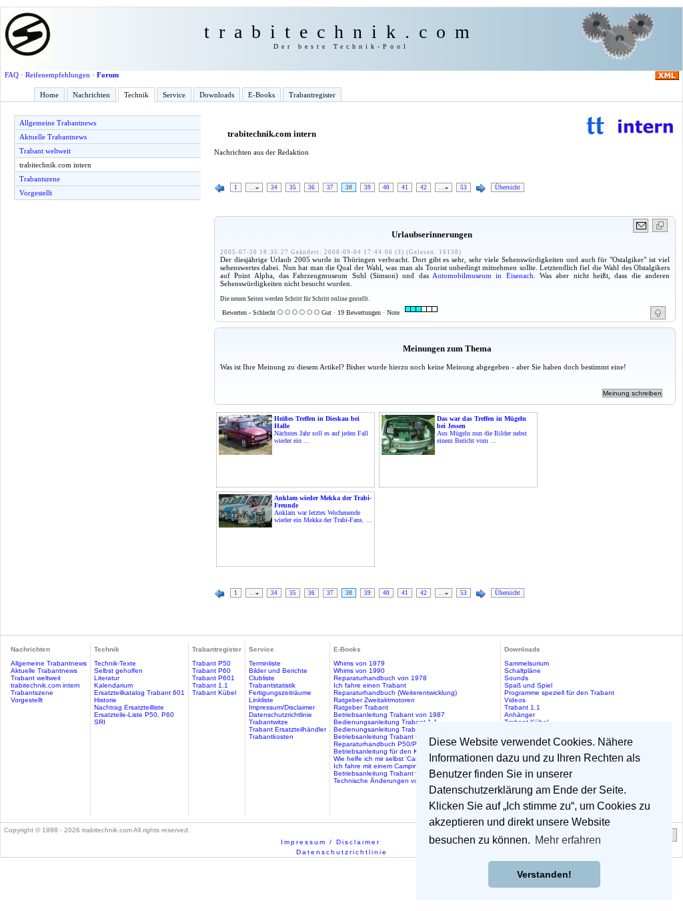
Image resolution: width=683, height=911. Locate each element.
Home (49, 95)
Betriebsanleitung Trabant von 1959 (389, 773)
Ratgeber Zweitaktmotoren (374, 700)
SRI (99, 722)
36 (311, 187)
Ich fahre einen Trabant (369, 685)
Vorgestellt (35, 193)
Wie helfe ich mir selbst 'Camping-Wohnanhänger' (409, 758)
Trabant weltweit (45, 151)
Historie (105, 700)
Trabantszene (39, 179)
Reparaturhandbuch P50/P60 (379, 744)
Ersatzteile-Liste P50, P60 (134, 714)
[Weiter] (481, 188)
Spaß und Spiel (528, 685)
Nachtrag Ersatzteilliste (129, 707)
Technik (136, 95)
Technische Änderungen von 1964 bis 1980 (401, 780)
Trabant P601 (213, 678)
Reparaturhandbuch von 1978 (380, 678)
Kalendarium (113, 685)
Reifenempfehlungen (57, 75)
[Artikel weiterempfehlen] (641, 225)
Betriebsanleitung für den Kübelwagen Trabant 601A (415, 751)
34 (274, 187)
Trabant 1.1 (210, 685)
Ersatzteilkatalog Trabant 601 (139, 692)
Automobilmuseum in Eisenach (483, 275)
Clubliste (262, 678)
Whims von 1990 (359, 670)
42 (423, 187)
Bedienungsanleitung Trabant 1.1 (385, 722)
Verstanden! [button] (544, 874)
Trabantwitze (268, 722)
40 (386, 187)
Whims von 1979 (359, 663)
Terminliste (265, 663)
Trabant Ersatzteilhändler (287, 729)
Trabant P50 (211, 663)
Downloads (216, 95)
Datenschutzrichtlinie (280, 714)
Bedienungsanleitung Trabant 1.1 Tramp (396, 729)
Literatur (106, 678)
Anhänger (519, 714)
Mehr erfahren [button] (568, 840)
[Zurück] (220, 188)
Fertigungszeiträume (280, 692)
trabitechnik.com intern (55, 165)
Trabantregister (312, 95)
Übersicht (507, 187)
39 (367, 187)
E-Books (261, 95)
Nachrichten (91, 95)
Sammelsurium (526, 663)
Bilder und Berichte (278, 670)
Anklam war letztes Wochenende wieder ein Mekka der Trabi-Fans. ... (323, 509)
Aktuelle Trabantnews (53, 137)
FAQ (12, 75)
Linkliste (261, 700)
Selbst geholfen (118, 670)
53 (463, 187)
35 (292, 187)
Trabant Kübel (214, 692)
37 (330, 187)
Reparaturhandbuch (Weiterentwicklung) (395, 692)
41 (405, 187)
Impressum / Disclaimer (330, 842)
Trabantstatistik (272, 685)
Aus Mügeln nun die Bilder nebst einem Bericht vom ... (482, 429)
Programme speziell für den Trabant (559, 692)
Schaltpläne (522, 670)
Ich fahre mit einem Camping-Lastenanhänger (404, 766)
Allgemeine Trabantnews (57, 123)
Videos (515, 700)
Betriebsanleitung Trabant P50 (380, 736)
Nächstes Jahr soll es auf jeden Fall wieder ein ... (321, 429)
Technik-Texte (115, 663)
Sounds (516, 678)
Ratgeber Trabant (360, 707)
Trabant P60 (211, 670)
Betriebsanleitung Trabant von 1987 (389, 714)
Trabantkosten (271, 736)
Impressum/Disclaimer (282, 707)
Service (174, 95)
